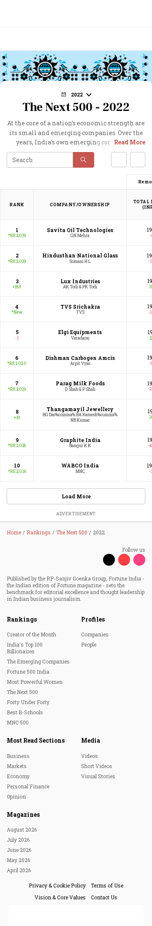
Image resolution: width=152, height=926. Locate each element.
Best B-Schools (25, 712)
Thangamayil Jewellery (80, 409)
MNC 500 (18, 722)
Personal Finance (28, 786)
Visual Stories (98, 776)
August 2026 (22, 829)
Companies (95, 634)
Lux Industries (80, 281)
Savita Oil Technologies (80, 230)
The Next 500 (22, 691)
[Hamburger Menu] (140, 39)
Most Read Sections (36, 740)
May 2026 (18, 860)
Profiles (93, 619)
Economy (18, 776)
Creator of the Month (31, 634)
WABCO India (80, 465)
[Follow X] (109, 560)
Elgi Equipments (80, 332)
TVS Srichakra (80, 306)
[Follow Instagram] (139, 560)
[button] (83, 160)
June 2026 (19, 849)
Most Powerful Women (34, 681)
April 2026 (19, 870)
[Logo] (26, 39)
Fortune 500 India (28, 671)
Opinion (16, 796)
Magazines (23, 814)
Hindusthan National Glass (80, 255)
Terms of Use (107, 885)
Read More (129, 142)
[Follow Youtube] (124, 560)
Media (90, 740)
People (88, 644)
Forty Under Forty (28, 702)
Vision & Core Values (60, 897)
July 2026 (18, 839)
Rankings (22, 619)
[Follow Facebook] (94, 560)
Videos (89, 755)
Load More (76, 496)
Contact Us (104, 897)
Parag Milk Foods (80, 383)
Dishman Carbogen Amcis (80, 357)
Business (18, 755)
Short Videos (96, 766)
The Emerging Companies (38, 661)
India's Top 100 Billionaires (25, 648)
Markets (17, 766)
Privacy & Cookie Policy (57, 885)
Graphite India (80, 440)
